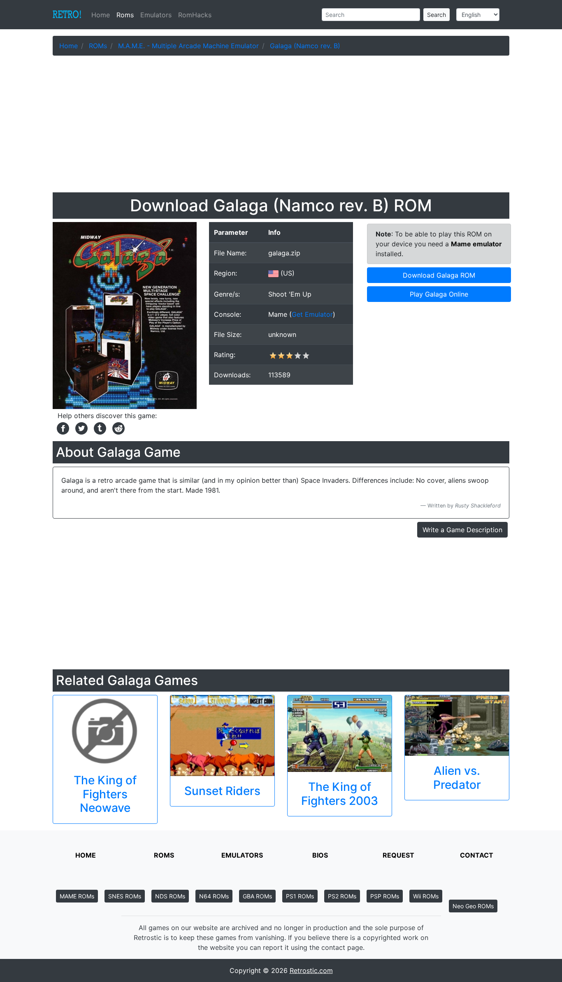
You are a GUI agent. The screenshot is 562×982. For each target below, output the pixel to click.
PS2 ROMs (342, 896)
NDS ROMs (170, 896)
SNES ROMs (124, 896)
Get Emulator (312, 314)
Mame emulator (476, 244)
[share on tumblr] (99, 427)
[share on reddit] (116, 427)
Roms (125, 15)
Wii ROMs (426, 896)
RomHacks (194, 15)
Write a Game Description (462, 530)
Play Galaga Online (439, 294)
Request (398, 855)
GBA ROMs (257, 896)
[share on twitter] (80, 427)
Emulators (156, 15)
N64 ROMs (214, 896)
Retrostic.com (311, 970)
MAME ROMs (77, 896)
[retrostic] (67, 14)
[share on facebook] (62, 427)
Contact (476, 855)
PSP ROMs (384, 896)
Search (436, 14)
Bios (320, 855)
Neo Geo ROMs (473, 906)
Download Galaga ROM (439, 275)
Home (102, 15)
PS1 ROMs (300, 896)
